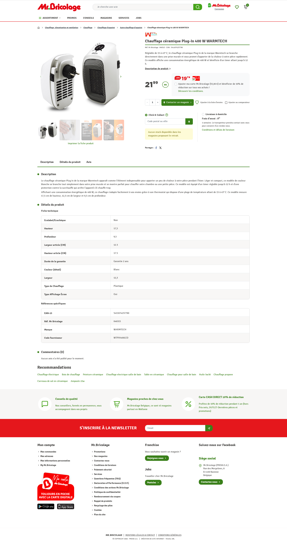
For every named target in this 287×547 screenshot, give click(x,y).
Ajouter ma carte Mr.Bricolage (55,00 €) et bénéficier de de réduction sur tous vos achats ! (210, 86)
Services (98, 474)
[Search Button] (197, 7)
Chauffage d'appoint (106, 27)
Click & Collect (156, 115)
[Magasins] (116, 403)
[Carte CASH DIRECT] (188, 403)
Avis (88, 162)
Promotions (99, 451)
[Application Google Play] (45, 506)
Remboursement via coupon (107, 496)
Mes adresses (46, 456)
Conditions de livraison (105, 465)
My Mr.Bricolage (48, 465)
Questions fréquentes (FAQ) (107, 478)
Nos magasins (100, 456)
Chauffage (87, 27)
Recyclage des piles (103, 505)
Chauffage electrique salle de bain (123, 374)
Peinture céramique (93, 374)
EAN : (168, 47)
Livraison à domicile (216, 114)
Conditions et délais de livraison (218, 129)
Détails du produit (70, 162)
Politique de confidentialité (107, 492)
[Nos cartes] (55, 485)
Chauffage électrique (48, 374)
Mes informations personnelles (55, 460)
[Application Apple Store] (65, 506)
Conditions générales (169, 535)
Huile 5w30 (205, 374)
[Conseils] (45, 403)
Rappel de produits (103, 501)
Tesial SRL (170, 539)
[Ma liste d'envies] (237, 6)
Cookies (98, 510)
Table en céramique (154, 374)
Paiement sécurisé (103, 469)
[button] (246, 7)
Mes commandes (48, 451)
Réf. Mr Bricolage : (152, 47)
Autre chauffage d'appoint (131, 27)
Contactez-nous (101, 460)
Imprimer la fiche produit (81, 143)
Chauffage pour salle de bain (181, 374)
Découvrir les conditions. (190, 91)
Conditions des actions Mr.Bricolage (111, 487)
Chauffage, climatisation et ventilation (61, 27)
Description (47, 162)
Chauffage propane (223, 374)
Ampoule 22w (78, 381)
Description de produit (157, 68)
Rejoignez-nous (155, 458)
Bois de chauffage (71, 374)
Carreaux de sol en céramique (52, 381)
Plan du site (99, 514)
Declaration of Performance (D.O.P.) (111, 483)
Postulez (151, 482)
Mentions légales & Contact (140, 535)
